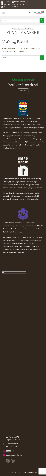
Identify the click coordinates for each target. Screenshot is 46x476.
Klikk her (23, 90)
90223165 (7, 1)
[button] (3, 12)
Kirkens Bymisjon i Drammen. (31, 188)
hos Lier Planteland (23, 84)
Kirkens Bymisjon (9, 193)
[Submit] (42, 20)
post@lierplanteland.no (21, 1)
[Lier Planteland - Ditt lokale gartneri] (36, 12)
